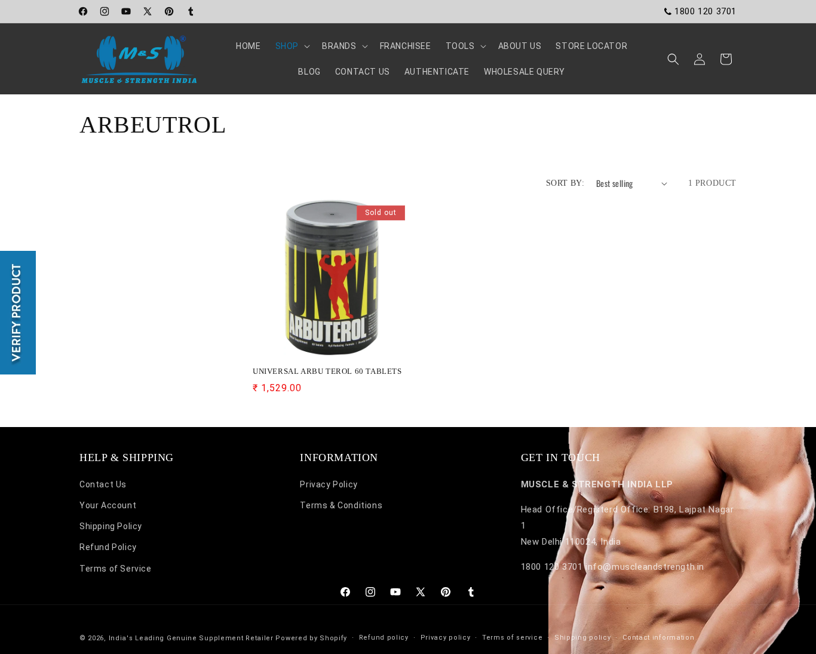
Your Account (107, 506)
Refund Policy (108, 547)
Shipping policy (582, 637)
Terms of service (512, 637)
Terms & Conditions (341, 506)
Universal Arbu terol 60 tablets (327, 371)
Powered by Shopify (311, 638)
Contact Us (103, 484)
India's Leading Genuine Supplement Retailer (191, 638)
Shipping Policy (110, 527)
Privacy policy (446, 637)
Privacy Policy (328, 484)
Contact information (658, 637)
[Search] (673, 59)
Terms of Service (115, 568)
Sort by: (565, 183)
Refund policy (384, 637)
